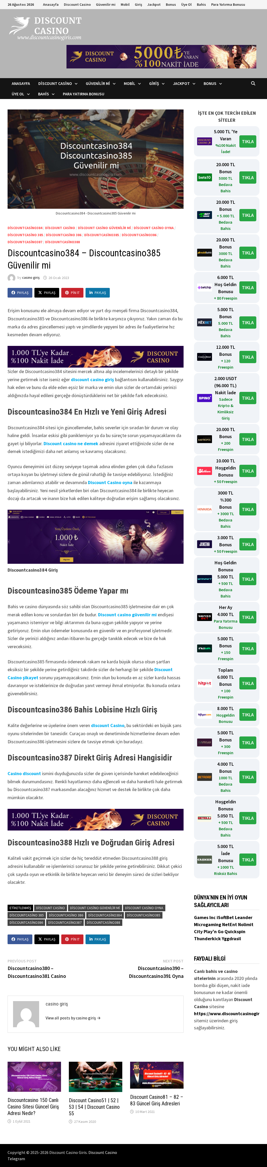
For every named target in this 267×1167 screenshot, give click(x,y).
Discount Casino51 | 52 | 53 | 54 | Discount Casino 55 (94, 1107)
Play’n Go (214, 931)
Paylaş (22, 292)
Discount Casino (77, 4)
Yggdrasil (231, 939)
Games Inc (205, 917)
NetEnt (229, 924)
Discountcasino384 (25, 227)
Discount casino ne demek (71, 443)
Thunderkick (208, 939)
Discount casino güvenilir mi (127, 615)
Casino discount (24, 773)
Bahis (201, 4)
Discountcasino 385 (25, 235)
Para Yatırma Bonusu (228, 4)
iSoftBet (226, 917)
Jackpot (154, 4)
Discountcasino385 (101, 235)
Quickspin (234, 931)
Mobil (125, 4)
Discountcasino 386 (63, 235)
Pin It (75, 292)
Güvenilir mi (106, 4)
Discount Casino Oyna (154, 227)
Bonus (171, 4)
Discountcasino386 (139, 235)
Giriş (138, 4)
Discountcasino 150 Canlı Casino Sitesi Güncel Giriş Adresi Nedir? (33, 1106)
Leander (243, 917)
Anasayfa (51, 4)
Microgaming (208, 924)
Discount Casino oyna (110, 482)
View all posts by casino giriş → (73, 1017)
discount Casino (107, 725)
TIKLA (248, 141)
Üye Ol (186, 4)
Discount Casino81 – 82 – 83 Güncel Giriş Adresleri (156, 1100)
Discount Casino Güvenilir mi (104, 227)
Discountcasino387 (25, 242)
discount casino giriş (92, 379)
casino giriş (31, 277)
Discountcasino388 (62, 242)
